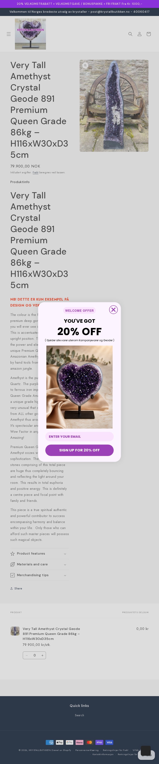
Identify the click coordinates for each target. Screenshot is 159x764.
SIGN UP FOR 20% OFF (79, 450)
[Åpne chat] (146, 751)
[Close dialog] (113, 310)
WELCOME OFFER (79, 310)
